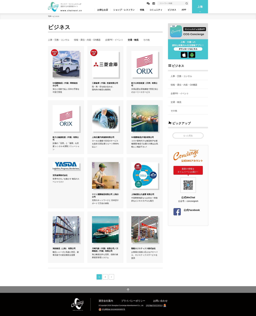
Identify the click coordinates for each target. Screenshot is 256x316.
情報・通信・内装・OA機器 (87, 40)
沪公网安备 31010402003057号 (113, 309)
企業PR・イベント (114, 40)
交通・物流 (176, 102)
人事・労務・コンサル (58, 40)
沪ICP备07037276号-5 (154, 306)
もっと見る (188, 136)
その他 (146, 40)
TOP (49, 16)
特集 (142, 10)
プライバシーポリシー (133, 300)
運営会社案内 (106, 300)
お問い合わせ (160, 300)
